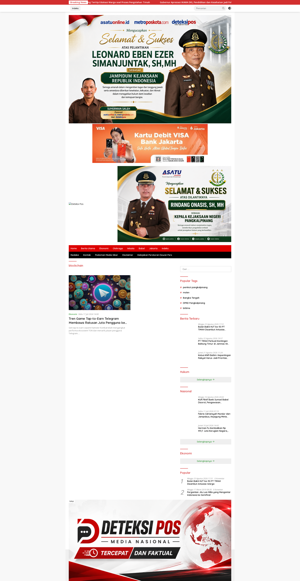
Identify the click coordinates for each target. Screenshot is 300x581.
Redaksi (75, 255)
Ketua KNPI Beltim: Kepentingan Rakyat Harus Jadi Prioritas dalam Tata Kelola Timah (214, 356)
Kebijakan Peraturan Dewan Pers (155, 255)
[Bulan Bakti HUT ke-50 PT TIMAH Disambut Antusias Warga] (188, 329)
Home (74, 248)
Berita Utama (88, 248)
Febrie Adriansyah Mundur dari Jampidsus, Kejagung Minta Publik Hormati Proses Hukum (214, 415)
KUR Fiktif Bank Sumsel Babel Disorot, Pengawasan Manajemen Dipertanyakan (213, 401)
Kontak (87, 255)
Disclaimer (127, 255)
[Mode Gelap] (229, 8)
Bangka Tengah (191, 297)
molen (186, 292)
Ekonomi (103, 248)
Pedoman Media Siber (106, 255)
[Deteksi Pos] (76, 203)
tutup (72, 501)
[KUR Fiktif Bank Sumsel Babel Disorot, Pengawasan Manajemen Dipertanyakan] (188, 402)
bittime (186, 308)
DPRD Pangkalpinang (194, 303)
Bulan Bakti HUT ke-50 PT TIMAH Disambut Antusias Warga (211, 328)
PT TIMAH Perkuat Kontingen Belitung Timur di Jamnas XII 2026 (213, 342)
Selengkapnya (204, 379)
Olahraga (118, 248)
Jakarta (153, 248)
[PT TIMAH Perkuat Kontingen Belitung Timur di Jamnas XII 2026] (188, 343)
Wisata (130, 248)
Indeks (75, 8)
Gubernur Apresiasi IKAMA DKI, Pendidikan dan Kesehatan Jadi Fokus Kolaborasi (156, 2)
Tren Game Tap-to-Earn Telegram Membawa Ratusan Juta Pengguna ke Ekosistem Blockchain (97, 323)
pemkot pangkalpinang (195, 287)
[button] (223, 8)
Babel (142, 248)
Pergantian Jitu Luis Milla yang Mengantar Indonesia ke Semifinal (209, 493)
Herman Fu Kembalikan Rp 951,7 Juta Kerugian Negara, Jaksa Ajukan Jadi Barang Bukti (213, 429)
